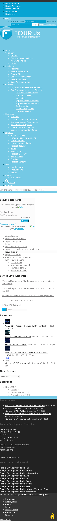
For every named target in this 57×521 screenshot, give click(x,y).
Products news (17, 395)
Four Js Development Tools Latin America (19, 473)
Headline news (17, 392)
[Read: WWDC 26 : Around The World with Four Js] (7, 323)
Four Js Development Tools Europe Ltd (31, 494)
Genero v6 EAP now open (17, 363)
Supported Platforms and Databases (22, 249)
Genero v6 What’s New (16, 344)
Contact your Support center (18, 257)
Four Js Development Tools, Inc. (14, 467)
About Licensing (12, 236)
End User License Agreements (19, 300)
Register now (19, 228)
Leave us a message (9, 457)
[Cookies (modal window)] (52, 516)
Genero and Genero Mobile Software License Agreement (28, 295)
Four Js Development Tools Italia (15, 486)
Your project (16, 262)
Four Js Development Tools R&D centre (18, 491)
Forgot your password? (8, 224)
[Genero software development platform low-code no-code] (20, 45)
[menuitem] (31, 50)
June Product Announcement (18, 336)
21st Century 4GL (19, 270)
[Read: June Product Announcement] (7, 333)
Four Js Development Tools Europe (16, 470)
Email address (8, 213)
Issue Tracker (11, 251)
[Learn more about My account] (20, 207)
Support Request (13, 241)
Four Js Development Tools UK (14, 478)
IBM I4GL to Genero (14, 259)
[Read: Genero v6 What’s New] (7, 341)
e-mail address (17, 21)
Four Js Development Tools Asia (14, 475)
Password (51, 21)
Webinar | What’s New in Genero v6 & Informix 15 (28, 413)
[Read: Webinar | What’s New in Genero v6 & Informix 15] (7, 349)
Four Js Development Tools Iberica (16, 483)
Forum (8, 243)
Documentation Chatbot (16, 246)
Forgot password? (47, 24)
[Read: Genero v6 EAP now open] (7, 360)
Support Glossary (13, 254)
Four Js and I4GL (18, 267)
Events (14, 389)
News (8, 387)
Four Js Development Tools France (16, 481)
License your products (15, 238)
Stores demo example (21, 265)
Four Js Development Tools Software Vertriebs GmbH (24, 489)
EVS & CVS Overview (11, 304)
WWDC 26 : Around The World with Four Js (24, 325)
